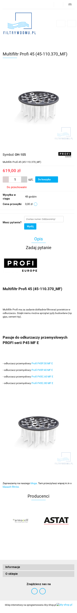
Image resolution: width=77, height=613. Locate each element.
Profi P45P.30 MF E (42, 363)
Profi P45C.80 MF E (42, 383)
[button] (38, 567)
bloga (34, 483)
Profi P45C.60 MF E (42, 376)
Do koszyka (44, 179)
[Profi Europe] (65, 154)
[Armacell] (20, 520)
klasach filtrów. (11, 486)
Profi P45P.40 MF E (42, 370)
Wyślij (30, 226)
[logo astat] (56, 520)
